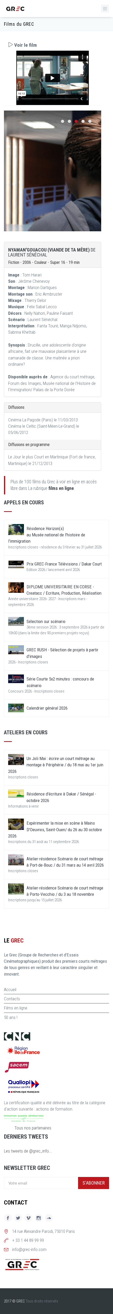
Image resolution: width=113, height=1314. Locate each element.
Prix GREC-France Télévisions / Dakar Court (64, 564)
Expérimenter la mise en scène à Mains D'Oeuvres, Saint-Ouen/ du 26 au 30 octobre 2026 (55, 829)
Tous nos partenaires (32, 1127)
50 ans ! (10, 1017)
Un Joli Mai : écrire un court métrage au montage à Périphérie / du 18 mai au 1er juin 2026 (55, 765)
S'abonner (94, 1183)
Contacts (12, 998)
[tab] (52, 45)
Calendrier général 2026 (47, 708)
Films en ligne (15, 1008)
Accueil (10, 989)
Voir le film (25, 45)
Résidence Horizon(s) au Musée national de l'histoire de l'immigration (46, 535)
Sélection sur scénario (46, 621)
